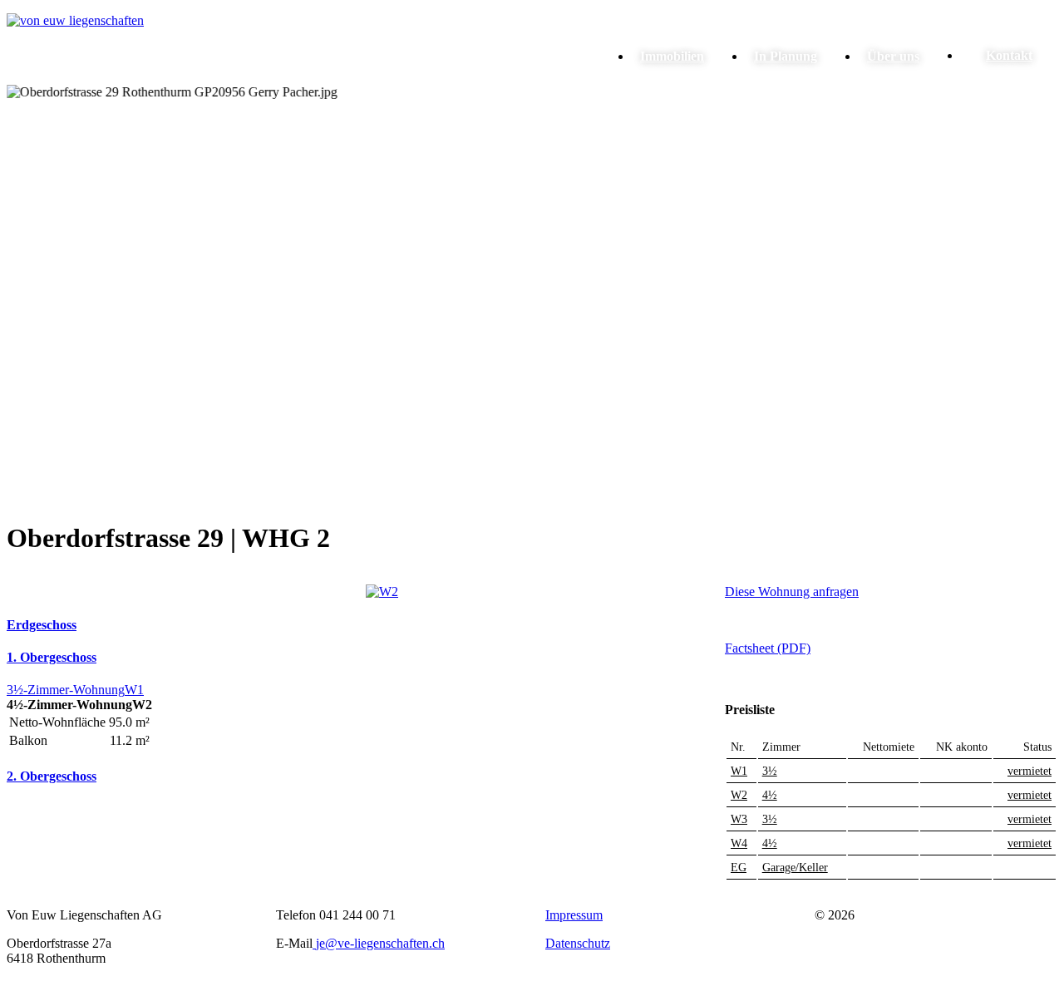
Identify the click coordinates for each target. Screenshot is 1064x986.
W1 (134, 690)
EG (738, 867)
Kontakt (1009, 55)
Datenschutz (577, 943)
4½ (769, 795)
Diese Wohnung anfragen (792, 591)
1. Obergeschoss (51, 657)
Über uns (893, 56)
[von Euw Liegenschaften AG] (75, 20)
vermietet (1029, 771)
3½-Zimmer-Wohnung (66, 690)
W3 (739, 819)
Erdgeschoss (41, 625)
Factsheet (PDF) (767, 648)
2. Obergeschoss (51, 776)
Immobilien (672, 56)
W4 (739, 843)
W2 (739, 795)
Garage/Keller (795, 867)
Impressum (574, 915)
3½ (769, 771)
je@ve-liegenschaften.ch (380, 943)
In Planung (785, 56)
